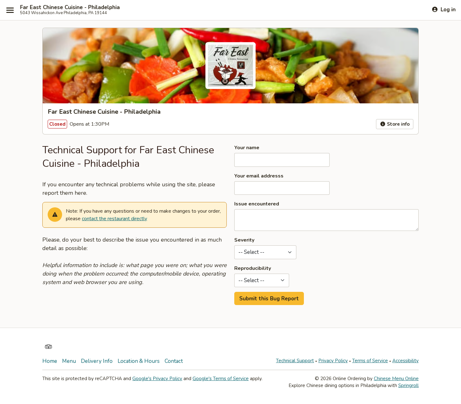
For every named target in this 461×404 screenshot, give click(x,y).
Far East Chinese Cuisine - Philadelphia (70, 7)
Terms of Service (370, 361)
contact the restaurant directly (114, 218)
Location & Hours (139, 361)
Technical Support (295, 361)
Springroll (408, 385)
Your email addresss (258, 175)
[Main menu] (10, 10)
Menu (69, 361)
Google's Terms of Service (221, 378)
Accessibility (405, 361)
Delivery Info (97, 361)
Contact (174, 361)
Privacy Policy (333, 361)
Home (49, 361)
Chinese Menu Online (396, 378)
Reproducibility (252, 268)
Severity (244, 240)
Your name (246, 147)
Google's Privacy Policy (157, 378)
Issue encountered (256, 203)
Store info (398, 124)
